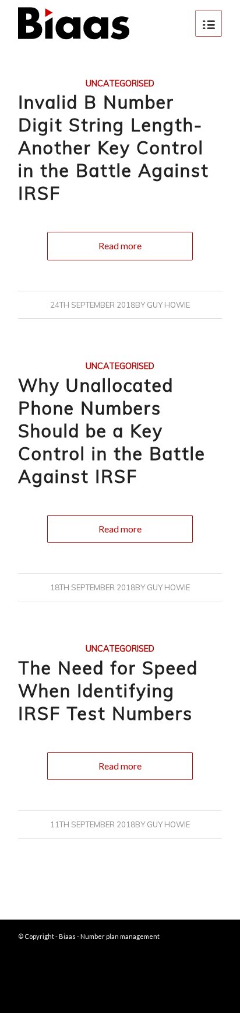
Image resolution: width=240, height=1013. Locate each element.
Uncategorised (120, 83)
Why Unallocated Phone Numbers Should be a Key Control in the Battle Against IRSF (112, 431)
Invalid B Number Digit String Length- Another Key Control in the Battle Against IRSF (113, 147)
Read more (120, 245)
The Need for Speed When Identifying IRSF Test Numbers (108, 691)
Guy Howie (168, 304)
